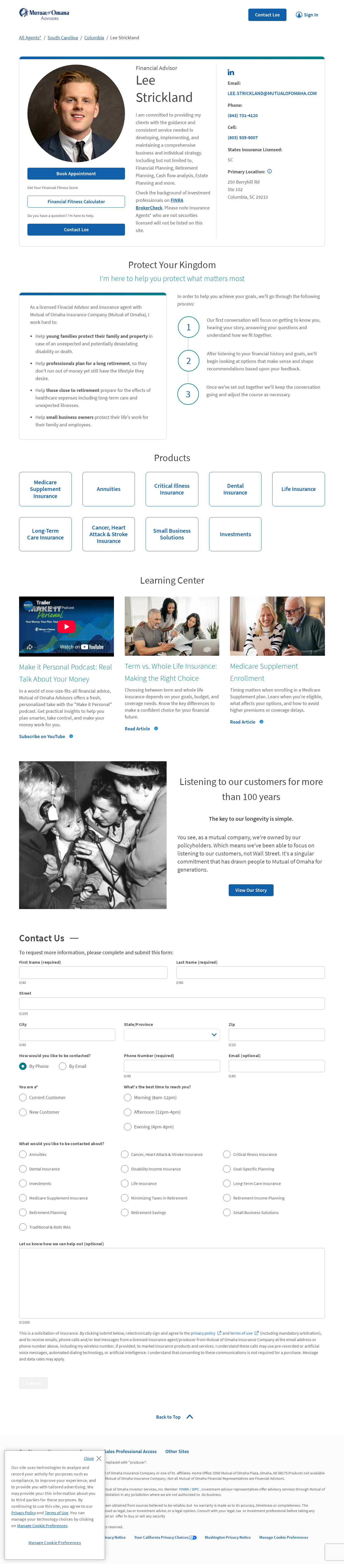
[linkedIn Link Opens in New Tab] (231, 72)
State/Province (138, 1024)
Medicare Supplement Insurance (40, 485)
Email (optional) (245, 1055)
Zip (232, 1024)
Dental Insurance (228, 484)
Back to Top (169, 1417)
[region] (54, 1505)
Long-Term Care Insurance (41, 529)
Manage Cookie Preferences (283, 1537)
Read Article (137, 728)
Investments (230, 527)
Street (25, 993)
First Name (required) (40, 962)
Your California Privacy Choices (161, 1537)
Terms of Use (56, 1512)
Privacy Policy (23, 1512)
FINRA (184, 1489)
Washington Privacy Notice (228, 1537)
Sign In (307, 13)
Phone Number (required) (149, 1055)
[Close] (94, 1457)
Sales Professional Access (130, 1451)
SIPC (195, 1489)
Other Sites (177, 1451)
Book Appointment (76, 173)
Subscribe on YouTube (42, 736)
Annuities (102, 482)
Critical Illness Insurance (167, 484)
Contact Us (48, 937)
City (23, 1024)
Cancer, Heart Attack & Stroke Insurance (105, 531)
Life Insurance (294, 482)
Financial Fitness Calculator (66, 200)
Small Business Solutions (168, 529)
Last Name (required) (197, 962)
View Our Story (248, 888)
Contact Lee (267, 15)
